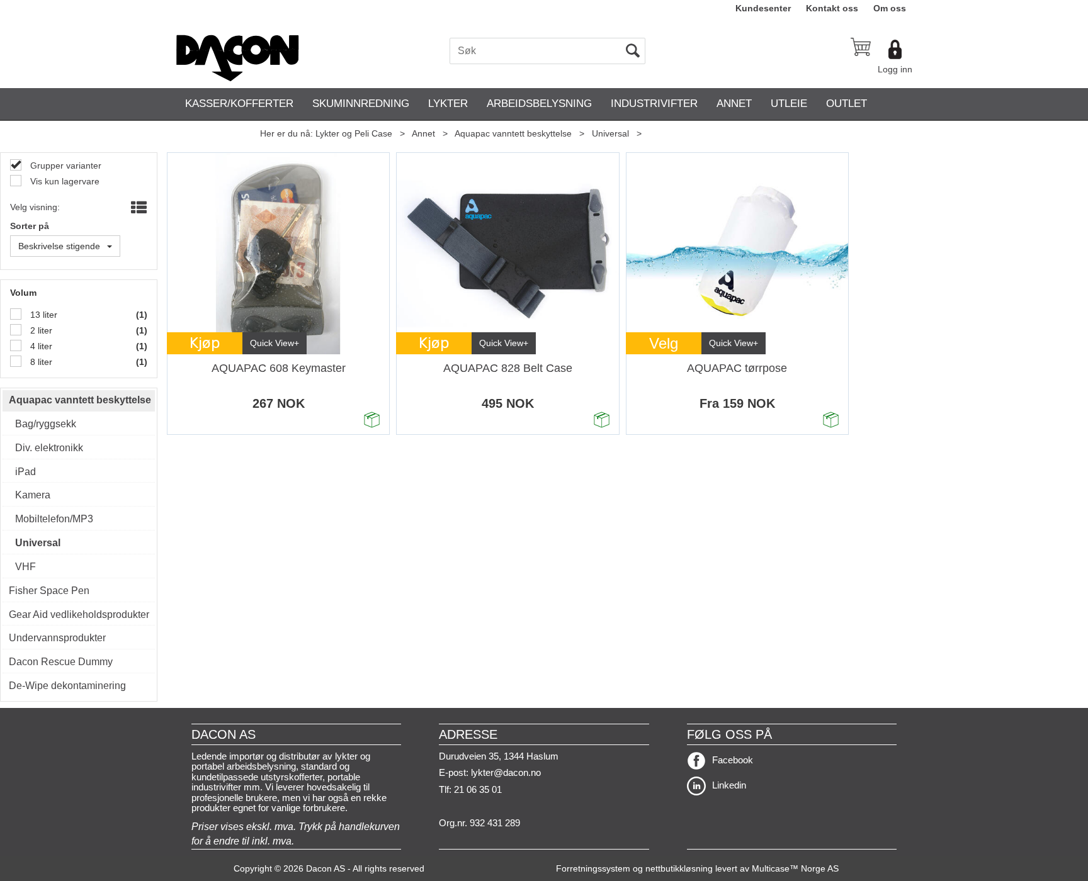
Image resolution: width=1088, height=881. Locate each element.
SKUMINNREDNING (360, 103)
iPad (25, 471)
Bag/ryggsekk (45, 423)
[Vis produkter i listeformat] (137, 208)
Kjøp (205, 343)
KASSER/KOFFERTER (239, 103)
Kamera (32, 495)
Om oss (889, 8)
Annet (734, 103)
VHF (25, 566)
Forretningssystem (593, 868)
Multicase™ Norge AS (795, 868)
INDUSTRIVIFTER (654, 103)
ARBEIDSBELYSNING (539, 103)
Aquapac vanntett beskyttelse (513, 133)
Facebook (732, 760)
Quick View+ (274, 343)
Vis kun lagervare (63, 181)
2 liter (40, 330)
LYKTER (448, 103)
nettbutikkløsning (679, 868)
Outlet (846, 103)
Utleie (789, 103)
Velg (663, 343)
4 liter (40, 346)
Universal (610, 133)
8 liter (40, 362)
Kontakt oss (832, 8)
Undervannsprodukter (57, 637)
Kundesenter (763, 8)
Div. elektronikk (49, 447)
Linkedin (729, 785)
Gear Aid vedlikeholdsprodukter (79, 614)
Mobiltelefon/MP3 (54, 518)
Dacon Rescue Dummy (61, 661)
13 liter (42, 315)
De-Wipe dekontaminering (67, 685)
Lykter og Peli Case (353, 133)
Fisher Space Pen (49, 590)
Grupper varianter (64, 165)
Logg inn (895, 69)
